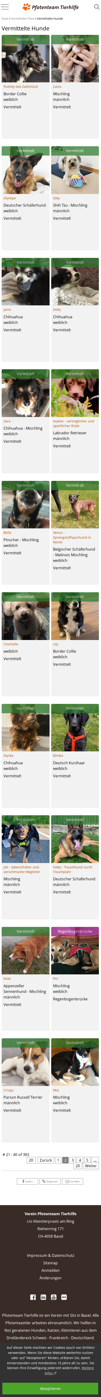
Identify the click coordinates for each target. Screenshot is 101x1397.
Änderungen (50, 1277)
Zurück (46, 1160)
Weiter (91, 1165)
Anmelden (51, 1270)
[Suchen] (97, 7)
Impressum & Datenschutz (50, 1255)
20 (78, 1165)
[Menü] (5, 7)
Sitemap (50, 1262)
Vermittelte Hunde (50, 18)
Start (5, 18)
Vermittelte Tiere (22, 18)
